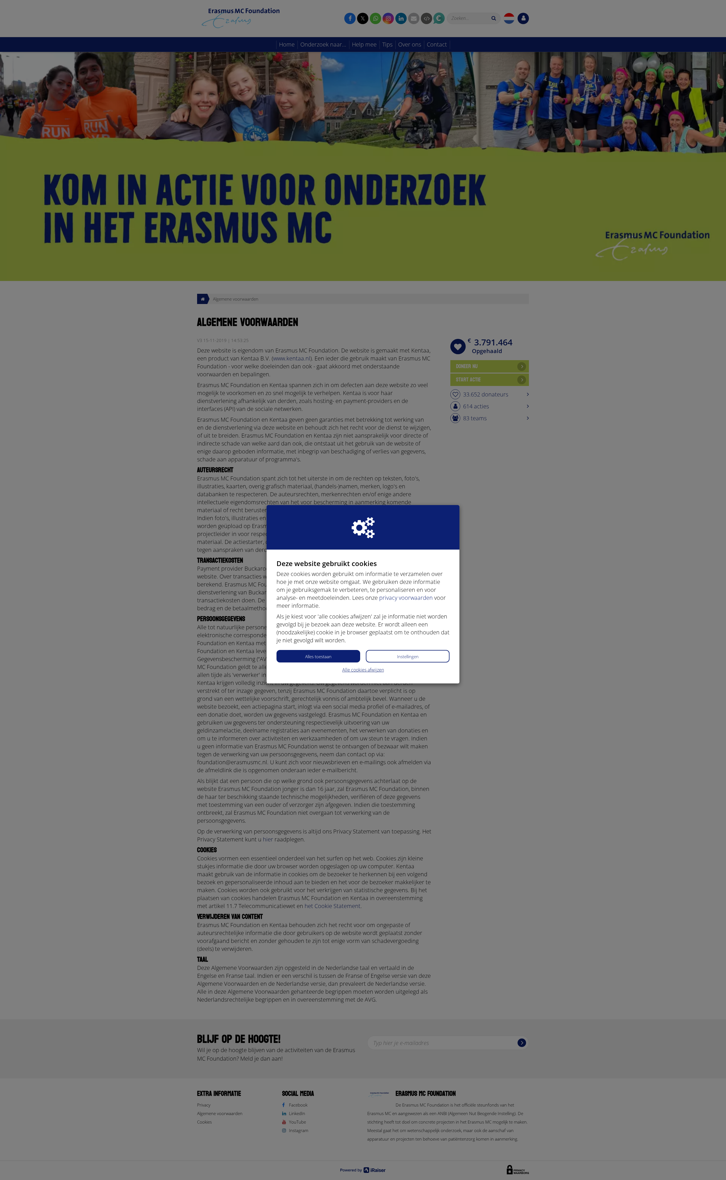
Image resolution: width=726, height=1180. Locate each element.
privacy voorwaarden (406, 597)
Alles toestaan (318, 656)
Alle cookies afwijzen (363, 670)
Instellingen (408, 656)
